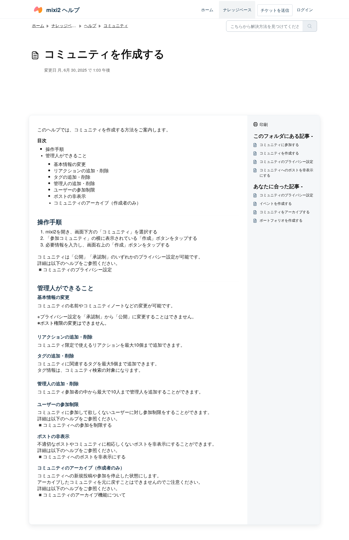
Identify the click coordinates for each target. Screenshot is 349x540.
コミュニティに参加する (279, 144)
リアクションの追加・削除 (81, 170)
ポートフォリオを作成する (281, 220)
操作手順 (54, 148)
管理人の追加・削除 (74, 183)
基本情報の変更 (70, 164)
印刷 (264, 124)
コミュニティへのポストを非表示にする (84, 456)
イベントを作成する (276, 203)
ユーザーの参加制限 (74, 189)
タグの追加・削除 (72, 176)
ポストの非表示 (70, 196)
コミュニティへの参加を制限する (77, 424)
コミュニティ (115, 25)
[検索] (310, 26)
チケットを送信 (275, 10)
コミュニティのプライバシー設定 (77, 269)
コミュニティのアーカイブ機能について (85, 494)
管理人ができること (66, 155)
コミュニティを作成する (279, 152)
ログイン (305, 10)
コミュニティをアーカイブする (285, 211)
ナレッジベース (237, 10)
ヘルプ (90, 25)
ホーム (207, 10)
